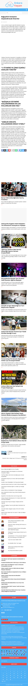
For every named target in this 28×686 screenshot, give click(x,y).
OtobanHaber (9, 632)
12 (21, 673)
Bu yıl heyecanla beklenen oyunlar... (15, 550)
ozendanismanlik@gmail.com (8, 607)
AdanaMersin (9, 628)
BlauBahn (14, 641)
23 (10, 677)
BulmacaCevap (4, 636)
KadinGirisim (21, 627)
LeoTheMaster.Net (9, 631)
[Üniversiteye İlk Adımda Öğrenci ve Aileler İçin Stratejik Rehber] (14, 350)
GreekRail (18, 643)
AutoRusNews (9, 644)
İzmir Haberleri (4, 661)
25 (17, 677)
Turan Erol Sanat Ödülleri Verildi (14, 539)
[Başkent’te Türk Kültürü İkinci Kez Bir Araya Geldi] (14, 432)
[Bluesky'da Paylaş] (23, 150)
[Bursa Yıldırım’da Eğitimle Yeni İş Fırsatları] (14, 189)
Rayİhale (20, 637)
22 (6, 677)
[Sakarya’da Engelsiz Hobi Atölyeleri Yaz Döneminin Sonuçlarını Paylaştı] (14, 215)
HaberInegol (3, 632)
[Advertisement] (14, 44)
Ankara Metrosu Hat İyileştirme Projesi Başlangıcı (12, 387)
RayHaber (14, 555)
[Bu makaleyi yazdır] (14, 150)
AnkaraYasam (4, 628)
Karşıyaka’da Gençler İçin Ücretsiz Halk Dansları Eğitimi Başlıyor (12, 279)
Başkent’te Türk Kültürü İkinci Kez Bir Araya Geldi (14, 441)
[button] (26, 10)
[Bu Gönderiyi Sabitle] (9, 150)
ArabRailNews (4, 643)
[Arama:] (14, 12)
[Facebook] (2, 613)
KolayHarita (15, 636)
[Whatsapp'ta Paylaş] (16, 150)
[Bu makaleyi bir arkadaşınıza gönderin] (11, 150)
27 (24, 677)
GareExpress (19, 641)
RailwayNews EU (20, 644)
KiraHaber (14, 632)
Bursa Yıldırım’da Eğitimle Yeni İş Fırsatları (12, 198)
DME (5, 644)
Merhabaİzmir (15, 628)
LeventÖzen (15, 627)
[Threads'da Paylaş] (25, 150)
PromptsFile (14, 644)
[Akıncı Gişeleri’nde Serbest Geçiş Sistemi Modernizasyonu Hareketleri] (14, 405)
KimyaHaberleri (10, 627)
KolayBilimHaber (16, 631)
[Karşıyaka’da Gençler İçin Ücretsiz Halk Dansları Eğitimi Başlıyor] (14, 270)
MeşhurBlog (24, 637)
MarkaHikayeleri (21, 632)
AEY (17, 632)
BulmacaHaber (4, 633)
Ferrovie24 (22, 643)
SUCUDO (3, 625)
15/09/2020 (4, 22)
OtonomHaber (4, 627)
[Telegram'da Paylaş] (21, 150)
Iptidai (23, 629)
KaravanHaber (21, 628)
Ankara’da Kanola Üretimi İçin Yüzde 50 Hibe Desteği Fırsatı (13, 332)
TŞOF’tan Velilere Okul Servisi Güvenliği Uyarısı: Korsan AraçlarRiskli (11, 251)
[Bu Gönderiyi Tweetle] (5, 150)
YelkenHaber (3, 629)
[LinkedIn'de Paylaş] (7, 150)
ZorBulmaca (3, 637)
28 (3, 679)
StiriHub (2, 644)
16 (10, 675)
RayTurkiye (20, 636)
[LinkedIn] (4, 613)
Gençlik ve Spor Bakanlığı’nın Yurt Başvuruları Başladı (12, 306)
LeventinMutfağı (15, 637)
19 (21, 675)
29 (6, 679)
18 (17, 675)
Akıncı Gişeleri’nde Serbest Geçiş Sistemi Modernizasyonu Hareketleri (13, 414)
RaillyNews (3, 641)
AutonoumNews (9, 641)
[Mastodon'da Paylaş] (18, 150)
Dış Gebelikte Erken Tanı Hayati (14, 543)
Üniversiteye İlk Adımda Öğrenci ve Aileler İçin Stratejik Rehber (13, 359)
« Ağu (2, 681)
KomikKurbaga (10, 636)
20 (24, 675)
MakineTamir (18, 629)
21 (3, 677)
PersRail (8, 643)
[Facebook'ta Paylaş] (2, 150)
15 (6, 675)
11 (17, 673)
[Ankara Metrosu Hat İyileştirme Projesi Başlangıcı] (14, 377)
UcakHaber (14, 629)
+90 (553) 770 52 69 (6, 606)
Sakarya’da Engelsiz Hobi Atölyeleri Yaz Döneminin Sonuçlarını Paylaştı (13, 224)
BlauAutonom (13, 643)
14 (3, 675)
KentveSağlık (8, 637)
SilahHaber (3, 631)
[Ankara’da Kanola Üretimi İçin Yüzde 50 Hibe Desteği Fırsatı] (14, 323)
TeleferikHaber (12, 625)
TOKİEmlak (3, 639)
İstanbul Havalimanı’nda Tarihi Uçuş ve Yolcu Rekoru (13, 562)
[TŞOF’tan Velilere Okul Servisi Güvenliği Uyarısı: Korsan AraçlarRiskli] (14, 241)
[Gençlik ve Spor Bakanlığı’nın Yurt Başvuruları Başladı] (14, 297)
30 (10, 679)
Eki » (5, 681)
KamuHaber (9, 629)
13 (24, 673)
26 (21, 677)
